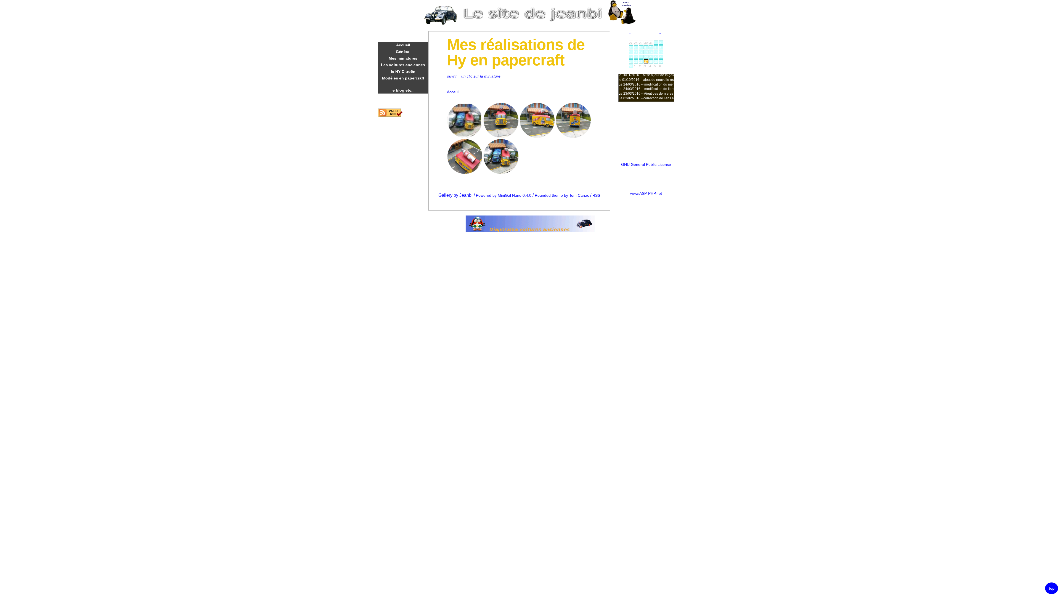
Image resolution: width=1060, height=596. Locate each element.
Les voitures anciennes (403, 65)
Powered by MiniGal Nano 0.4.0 (504, 195)
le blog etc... (403, 90)
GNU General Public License (646, 165)
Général (403, 51)
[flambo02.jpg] (464, 173)
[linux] (622, 23)
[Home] (532, 23)
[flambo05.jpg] (501, 136)
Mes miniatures (403, 58)
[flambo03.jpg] (573, 136)
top (1051, 588)
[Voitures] (440, 23)
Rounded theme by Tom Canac (562, 195)
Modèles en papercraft (403, 78)
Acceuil (453, 92)
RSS (596, 195)
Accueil (403, 45)
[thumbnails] (464, 136)
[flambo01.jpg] (501, 173)
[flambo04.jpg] (537, 136)
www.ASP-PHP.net (646, 193)
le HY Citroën (403, 71)
